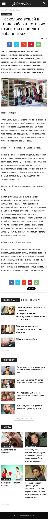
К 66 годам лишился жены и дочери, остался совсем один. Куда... (31, 395)
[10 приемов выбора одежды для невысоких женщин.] (8, 329)
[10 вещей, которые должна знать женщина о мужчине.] (8, 409)
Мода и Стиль (14, 10)
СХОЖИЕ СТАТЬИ (10, 300)
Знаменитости (31, 446)
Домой (4, 10)
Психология (6, 446)
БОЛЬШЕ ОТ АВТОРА (30, 300)
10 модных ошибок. (26, 339)
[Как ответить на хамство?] (12, 440)
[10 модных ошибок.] (8, 342)
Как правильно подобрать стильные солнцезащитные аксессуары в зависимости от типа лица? (30, 313)
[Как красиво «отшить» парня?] (12, 472)
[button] (44, 3)
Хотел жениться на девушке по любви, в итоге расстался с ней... (31, 369)
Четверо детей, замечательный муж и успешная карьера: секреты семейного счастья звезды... (35, 455)
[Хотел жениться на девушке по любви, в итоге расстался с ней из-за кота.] (8, 370)
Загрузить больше (23, 418)
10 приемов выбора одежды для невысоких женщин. (29, 329)
